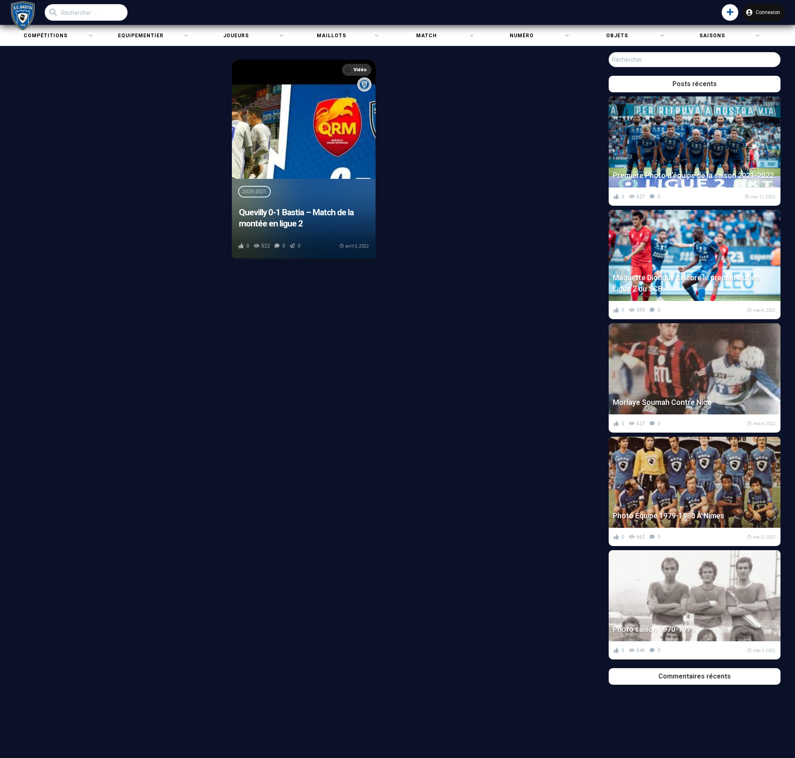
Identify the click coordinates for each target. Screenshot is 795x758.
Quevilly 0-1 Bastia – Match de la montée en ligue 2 (296, 218)
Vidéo (360, 69)
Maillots (331, 36)
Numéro (522, 36)
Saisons (712, 36)
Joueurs (236, 36)
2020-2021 (254, 192)
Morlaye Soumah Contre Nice (662, 402)
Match (426, 36)
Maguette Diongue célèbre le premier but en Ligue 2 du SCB (686, 283)
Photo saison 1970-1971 (654, 629)
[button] (730, 12)
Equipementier (141, 36)
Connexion (768, 12)
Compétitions (45, 36)
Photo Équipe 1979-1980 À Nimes (668, 515)
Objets (617, 36)
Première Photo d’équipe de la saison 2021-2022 (693, 175)
